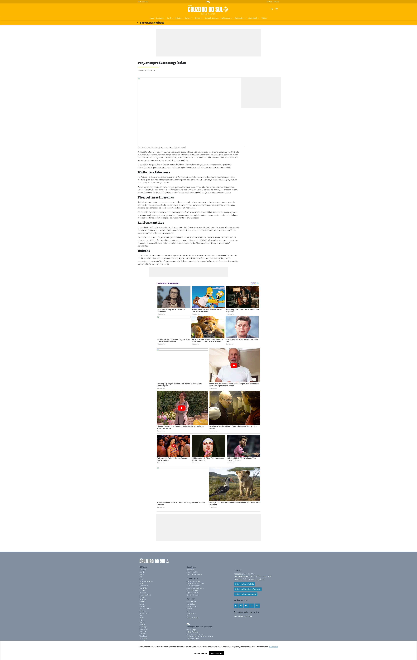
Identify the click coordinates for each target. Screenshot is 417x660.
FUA (188, 624)
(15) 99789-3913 (248, 574)
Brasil (141, 577)
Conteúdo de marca (211, 18)
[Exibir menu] (276, 9)
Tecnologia (143, 638)
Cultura (187, 18)
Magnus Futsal (144, 613)
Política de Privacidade (194, 574)
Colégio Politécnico (193, 632)
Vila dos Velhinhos (193, 639)
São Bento (143, 634)
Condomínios (144, 586)
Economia (143, 599)
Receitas (142, 622)
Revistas (142, 625)
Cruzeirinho (143, 588)
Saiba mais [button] (273, 647)
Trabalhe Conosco (193, 595)
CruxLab (189, 609)
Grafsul (189, 611)
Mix (141, 615)
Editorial (142, 602)
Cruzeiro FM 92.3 (192, 606)
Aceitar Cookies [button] (217, 653)
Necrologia (143, 627)
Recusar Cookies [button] (200, 653)
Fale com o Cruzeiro (193, 581)
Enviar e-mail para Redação (244, 584)
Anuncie (269, 1)
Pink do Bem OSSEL (193, 618)
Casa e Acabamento (146, 581)
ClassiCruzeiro (191, 602)
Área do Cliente (143, 1)
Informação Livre (145, 609)
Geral (169, 18)
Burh (188, 615)
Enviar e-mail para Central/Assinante (247, 589)
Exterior (142, 604)
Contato (276, 1)
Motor (141, 618)
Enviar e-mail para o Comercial (245, 594)
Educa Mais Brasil (145, 595)
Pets (141, 620)
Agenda (142, 572)
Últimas (264, 18)
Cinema (142, 583)
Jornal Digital (252, 18)
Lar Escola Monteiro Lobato (195, 634)
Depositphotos (191, 613)
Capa (152, 18)
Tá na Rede (143, 636)
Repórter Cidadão (192, 593)
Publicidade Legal (192, 590)
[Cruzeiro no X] (251, 606)
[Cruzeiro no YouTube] (246, 606)
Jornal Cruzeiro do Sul (208, 9)
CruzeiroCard (191, 604)
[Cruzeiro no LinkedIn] (257, 606)
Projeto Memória (192, 572)
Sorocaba (159, 18)
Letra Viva (143, 611)
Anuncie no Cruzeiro (193, 586)
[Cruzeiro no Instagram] (240, 606)
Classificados (238, 18)
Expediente (190, 570)
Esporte (197, 18)
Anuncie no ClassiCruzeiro (195, 588)
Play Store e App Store (243, 616)
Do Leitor (143, 590)
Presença (143, 631)
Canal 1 (142, 579)
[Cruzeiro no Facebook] (236, 606)
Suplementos (225, 18)
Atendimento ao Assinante (195, 583)
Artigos (142, 574)
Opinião (178, 18)
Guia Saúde (143, 606)
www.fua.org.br (191, 630)
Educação (143, 593)
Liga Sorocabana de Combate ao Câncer (200, 637)
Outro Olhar (143, 629)
